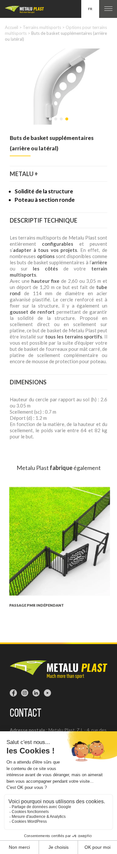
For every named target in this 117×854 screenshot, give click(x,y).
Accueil (11, 27)
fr (90, 9)
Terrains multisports (42, 27)
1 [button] (51, 122)
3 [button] (62, 122)
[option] (58, 86)
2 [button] (56, 122)
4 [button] (67, 122)
